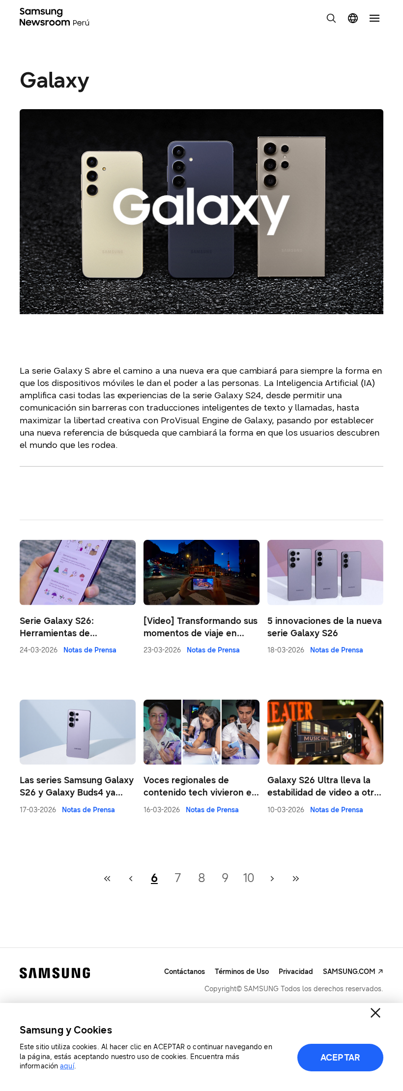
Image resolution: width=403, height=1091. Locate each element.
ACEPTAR (340, 1057)
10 (249, 878)
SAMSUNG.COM (349, 972)
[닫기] (375, 1013)
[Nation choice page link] (353, 18)
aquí (67, 1066)
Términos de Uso (242, 972)
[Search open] (331, 18)
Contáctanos (184, 972)
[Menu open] (374, 18)
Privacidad (296, 972)
